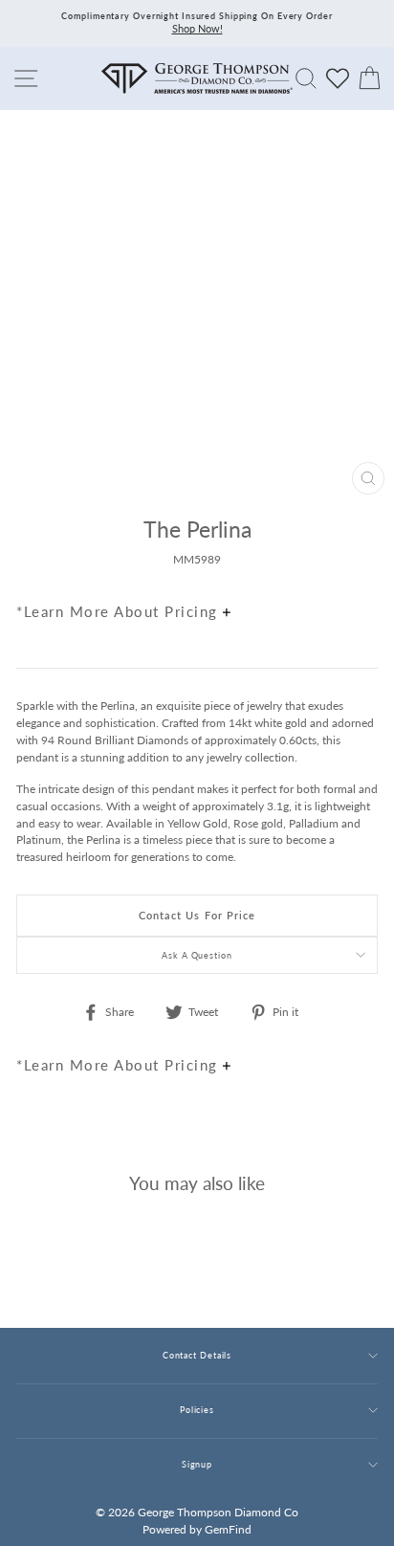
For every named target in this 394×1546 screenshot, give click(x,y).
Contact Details (197, 1355)
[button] (358, 570)
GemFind (228, 1529)
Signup (197, 1464)
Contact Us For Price (197, 915)
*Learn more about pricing (119, 611)
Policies (197, 1409)
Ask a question (197, 955)
